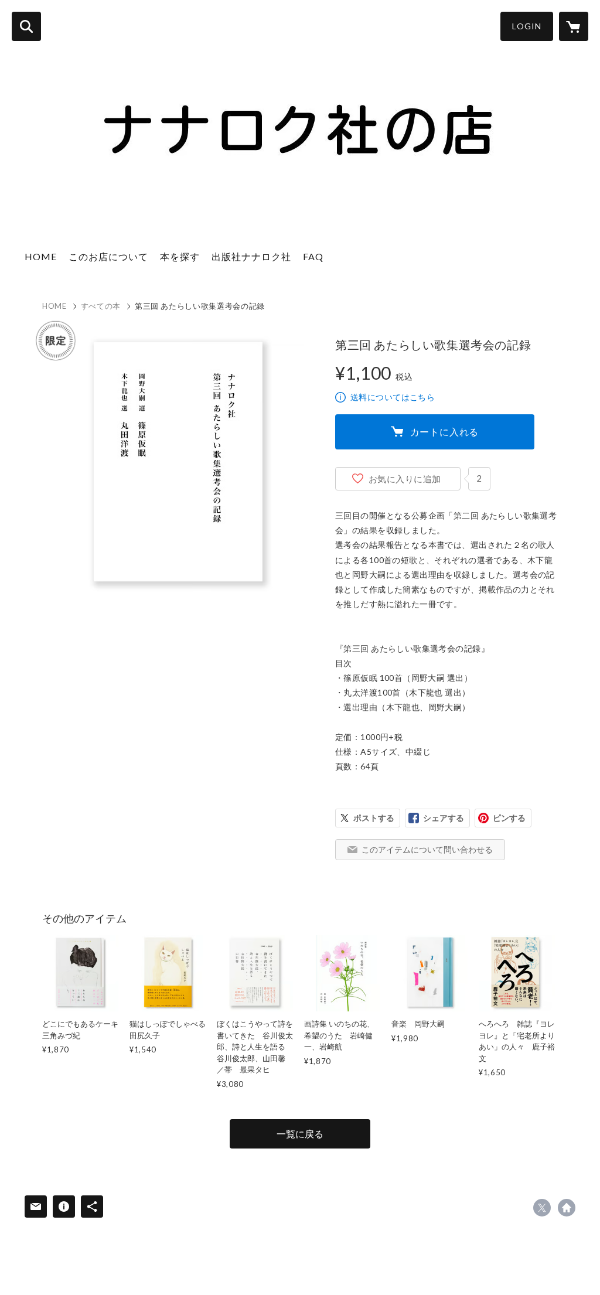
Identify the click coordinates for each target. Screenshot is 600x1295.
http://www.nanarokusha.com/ (566, 1207)
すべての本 (101, 306)
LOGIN (526, 26)
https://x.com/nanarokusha (542, 1207)
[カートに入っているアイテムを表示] (573, 26)
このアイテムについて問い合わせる (427, 849)
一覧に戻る (300, 1133)
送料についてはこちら (392, 397)
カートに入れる (444, 431)
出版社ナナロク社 (251, 256)
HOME (41, 256)
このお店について (108, 256)
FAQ (313, 256)
